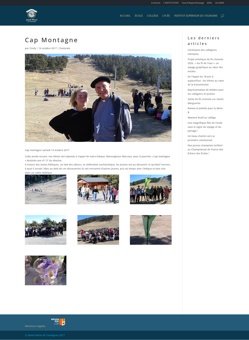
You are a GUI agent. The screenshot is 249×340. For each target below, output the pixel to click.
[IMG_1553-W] (150, 189)
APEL (209, 3)
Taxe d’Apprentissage (193, 3)
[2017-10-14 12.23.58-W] (150, 230)
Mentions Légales (35, 326)
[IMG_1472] (45, 270)
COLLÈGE (152, 15)
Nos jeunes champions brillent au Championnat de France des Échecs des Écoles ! (205, 149)
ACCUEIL (125, 15)
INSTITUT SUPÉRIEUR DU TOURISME (195, 15)
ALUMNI (219, 3)
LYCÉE (166, 15)
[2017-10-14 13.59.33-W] (98, 230)
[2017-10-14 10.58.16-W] (45, 230)
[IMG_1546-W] (45, 189)
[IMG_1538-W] (98, 189)
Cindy (32, 48)
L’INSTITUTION (171, 3)
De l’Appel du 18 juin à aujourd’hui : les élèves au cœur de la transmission (206, 80)
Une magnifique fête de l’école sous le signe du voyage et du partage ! (205, 127)
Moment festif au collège (202, 117)
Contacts (155, 3)
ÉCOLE (139, 15)
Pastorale (64, 48)
